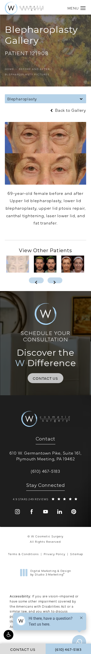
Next (76, 233)
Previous (19, 233)
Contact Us (45, 378)
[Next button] (55, 280)
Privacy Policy (54, 554)
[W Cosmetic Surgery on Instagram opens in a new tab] (17, 511)
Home (9, 69)
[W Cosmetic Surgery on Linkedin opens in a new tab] (60, 511)
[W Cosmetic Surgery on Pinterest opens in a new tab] (74, 511)
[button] (8, 635)
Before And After (34, 69)
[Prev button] (36, 280)
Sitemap (76, 554)
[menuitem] (17, 511)
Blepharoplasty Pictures (27, 74)
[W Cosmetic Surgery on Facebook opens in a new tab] (31, 511)
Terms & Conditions (23, 554)
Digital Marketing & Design (50, 573)
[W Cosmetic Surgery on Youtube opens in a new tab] (45, 511)
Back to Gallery (70, 110)
